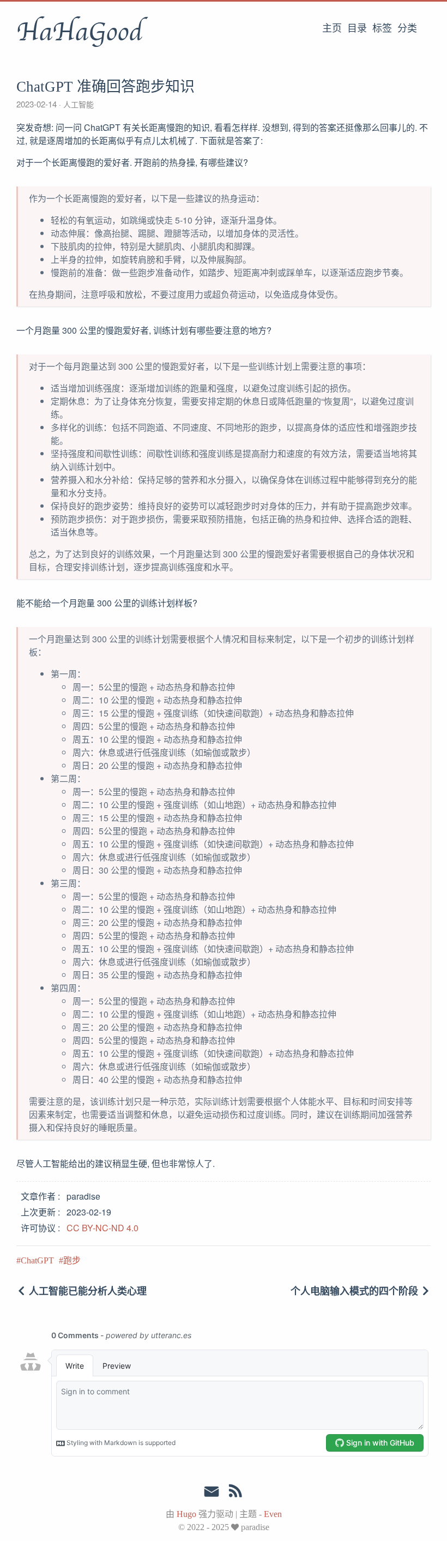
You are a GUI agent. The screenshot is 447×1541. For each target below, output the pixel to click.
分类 (407, 28)
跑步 (72, 1260)
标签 (382, 28)
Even (273, 1514)
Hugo (186, 1514)
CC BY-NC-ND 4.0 (102, 1227)
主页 (332, 28)
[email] (211, 1492)
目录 (357, 28)
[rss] (235, 1493)
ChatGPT (37, 1260)
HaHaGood (79, 32)
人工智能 (77, 104)
